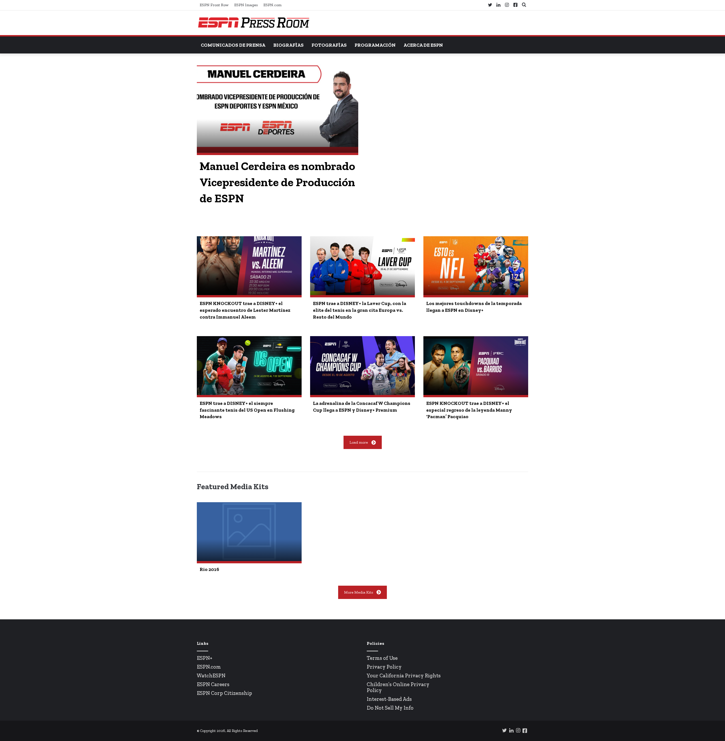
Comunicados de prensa (233, 45)
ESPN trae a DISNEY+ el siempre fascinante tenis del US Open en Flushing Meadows (247, 410)
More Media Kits (358, 592)
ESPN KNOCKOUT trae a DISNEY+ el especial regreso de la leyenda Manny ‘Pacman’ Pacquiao (469, 410)
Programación (375, 45)
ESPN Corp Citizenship (224, 693)
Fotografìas (329, 45)
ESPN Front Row (214, 5)
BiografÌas (288, 45)
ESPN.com (272, 5)
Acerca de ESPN (423, 45)
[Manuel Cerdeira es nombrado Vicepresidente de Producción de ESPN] (277, 107)
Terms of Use (382, 658)
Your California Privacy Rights (404, 675)
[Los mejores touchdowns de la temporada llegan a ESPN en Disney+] (475, 265)
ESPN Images (246, 5)
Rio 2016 (209, 569)
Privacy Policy (384, 666)
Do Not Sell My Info (390, 708)
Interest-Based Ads (389, 699)
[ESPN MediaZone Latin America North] (253, 22)
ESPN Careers (213, 684)
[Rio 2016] (249, 531)
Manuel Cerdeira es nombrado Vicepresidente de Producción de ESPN (277, 182)
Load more (358, 442)
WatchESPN (211, 675)
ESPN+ (204, 658)
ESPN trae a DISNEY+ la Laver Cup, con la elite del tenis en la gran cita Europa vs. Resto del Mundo (359, 310)
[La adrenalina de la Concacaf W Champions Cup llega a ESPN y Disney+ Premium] (362, 365)
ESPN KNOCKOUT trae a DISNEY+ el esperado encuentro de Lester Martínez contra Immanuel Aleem (245, 310)
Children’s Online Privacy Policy (398, 687)
